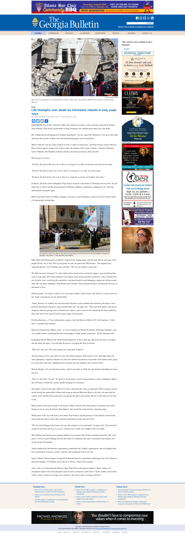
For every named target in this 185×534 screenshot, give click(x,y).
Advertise (115, 532)
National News (39, 486)
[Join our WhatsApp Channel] (148, 18)
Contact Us (147, 33)
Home (59, 532)
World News (80, 486)
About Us (67, 532)
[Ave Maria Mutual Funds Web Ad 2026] (92, 523)
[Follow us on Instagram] (144, 18)
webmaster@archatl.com (119, 528)
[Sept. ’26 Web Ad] (138, 141)
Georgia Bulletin (65, 23)
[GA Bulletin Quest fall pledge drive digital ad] (138, 207)
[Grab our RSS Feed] (152, 18)
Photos (116, 33)
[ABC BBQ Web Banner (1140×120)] (92, 13)
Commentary (53, 33)
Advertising (100, 33)
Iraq (33, 106)
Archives (131, 33)
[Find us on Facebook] (137, 18)
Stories (38, 33)
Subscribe (106, 532)
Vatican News (121, 486)
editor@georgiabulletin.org (103, 528)
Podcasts (69, 33)
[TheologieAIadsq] (138, 87)
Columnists (86, 532)
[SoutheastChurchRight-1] (138, 225)
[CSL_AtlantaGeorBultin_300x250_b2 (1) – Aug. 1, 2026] (138, 114)
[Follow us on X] (141, 18)
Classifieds (85, 33)
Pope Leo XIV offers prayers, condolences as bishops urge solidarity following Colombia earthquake (91, 492)
